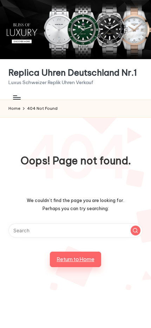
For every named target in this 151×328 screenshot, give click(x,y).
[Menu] (16, 98)
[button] (135, 230)
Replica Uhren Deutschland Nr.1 (72, 72)
